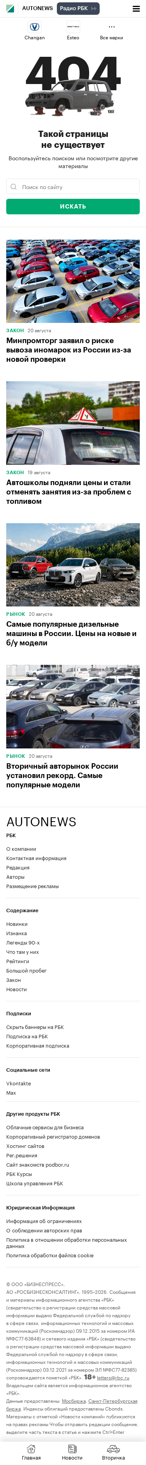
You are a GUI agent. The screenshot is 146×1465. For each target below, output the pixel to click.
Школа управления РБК (34, 1182)
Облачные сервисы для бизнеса (45, 1126)
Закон (15, 330)
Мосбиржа (74, 1400)
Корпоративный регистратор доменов (53, 1136)
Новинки (17, 923)
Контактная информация (36, 857)
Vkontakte (18, 1082)
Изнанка (16, 932)
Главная (31, 1457)
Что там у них (22, 951)
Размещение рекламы (32, 885)
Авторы (15, 876)
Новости (16, 988)
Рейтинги (17, 960)
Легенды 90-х (23, 942)
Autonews (37, 8)
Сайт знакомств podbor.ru (37, 1164)
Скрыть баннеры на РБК (35, 1026)
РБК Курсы (19, 1173)
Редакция (18, 867)
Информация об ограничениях (44, 1220)
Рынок (15, 614)
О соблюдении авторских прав (44, 1230)
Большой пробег (26, 970)
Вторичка (113, 1457)
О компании (21, 848)
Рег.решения (21, 1154)
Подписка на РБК (27, 1035)
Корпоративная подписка (37, 1045)
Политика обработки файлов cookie (50, 1254)
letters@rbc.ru (113, 1377)
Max (11, 1092)
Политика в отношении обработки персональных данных (66, 1242)
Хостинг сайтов (25, 1145)
